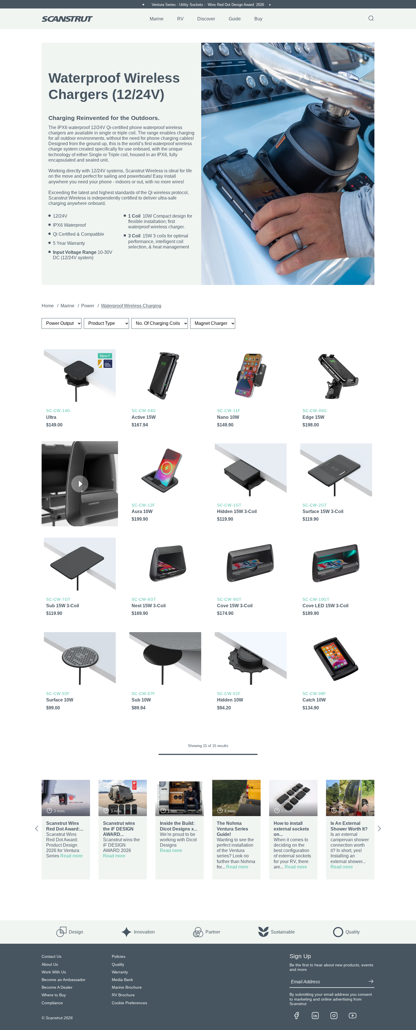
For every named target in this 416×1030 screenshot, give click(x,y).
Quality (118, 964)
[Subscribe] (371, 982)
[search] (371, 19)
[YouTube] (353, 1016)
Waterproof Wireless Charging (131, 305)
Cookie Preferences (129, 1003)
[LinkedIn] (315, 1016)
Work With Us (54, 972)
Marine (68, 305)
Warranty (120, 972)
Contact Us (51, 956)
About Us (50, 964)
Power (88, 305)
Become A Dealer (57, 987)
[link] (80, 389)
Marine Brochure (127, 987)
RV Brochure (123, 995)
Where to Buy (54, 995)
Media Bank (122, 980)
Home (48, 305)
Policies (118, 956)
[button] (79, 483)
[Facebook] (297, 1016)
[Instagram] (334, 1016)
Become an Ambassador (63, 980)
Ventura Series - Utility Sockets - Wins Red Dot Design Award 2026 (208, 5)
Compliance (52, 1003)
